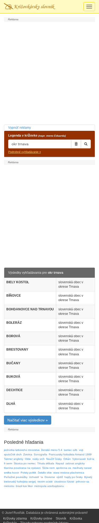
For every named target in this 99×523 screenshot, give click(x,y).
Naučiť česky (54, 458)
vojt (81, 450)
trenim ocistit (45, 481)
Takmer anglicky (13, 458)
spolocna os (63, 467)
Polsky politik (28, 472)
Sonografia (40, 454)
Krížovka (76, 518)
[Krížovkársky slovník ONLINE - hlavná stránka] (29, 6)
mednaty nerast (82, 467)
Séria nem (48, 467)
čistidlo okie (45, 472)
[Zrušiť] (76, 144)
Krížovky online (41, 518)
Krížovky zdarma (15, 518)
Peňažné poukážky (15, 477)
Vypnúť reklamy (19, 127)
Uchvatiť (34, 477)
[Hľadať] (86, 144)
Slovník (61, 518)
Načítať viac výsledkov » (27, 420)
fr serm (8, 463)
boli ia (90, 458)
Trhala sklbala (45, 463)
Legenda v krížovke (37, 135)
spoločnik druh (13, 454)
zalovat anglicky (75, 463)
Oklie (28, 458)
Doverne (50, 477)
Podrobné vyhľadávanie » (24, 151)
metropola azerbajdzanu (49, 486)
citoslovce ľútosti (64, 481)
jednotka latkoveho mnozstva (22, 450)
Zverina (27, 454)
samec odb (70, 450)
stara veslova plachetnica (68, 472)
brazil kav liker (24, 486)
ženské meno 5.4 (51, 450)
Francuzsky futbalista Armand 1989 (70, 454)
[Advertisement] (49, 72)
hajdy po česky (73, 477)
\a (42, 477)
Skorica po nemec (25, 463)
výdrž (59, 477)
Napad (60, 463)
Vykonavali (79, 458)
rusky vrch (38, 458)
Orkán (67, 458)
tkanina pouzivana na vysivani (22, 467)
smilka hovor (11, 472)
